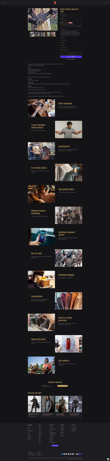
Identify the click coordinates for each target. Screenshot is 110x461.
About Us (29, 435)
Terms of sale (74, 430)
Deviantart (62, 435)
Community (30, 437)
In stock (40, 429)
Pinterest (62, 430)
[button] (2, 3)
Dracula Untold (52, 442)
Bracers (40, 435)
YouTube (62, 432)
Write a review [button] (62, 385)
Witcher (51, 430)
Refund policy (74, 429)
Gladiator (51, 437)
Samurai (51, 440)
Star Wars (51, 439)
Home (29, 427)
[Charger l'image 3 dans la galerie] (42, 34)
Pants (40, 440)
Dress (40, 439)
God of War (51, 435)
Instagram (62, 429)
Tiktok (62, 434)
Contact (29, 439)
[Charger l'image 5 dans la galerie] (53, 34)
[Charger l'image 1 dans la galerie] (32, 34)
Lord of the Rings (52, 429)
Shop (29, 429)
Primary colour (62, 18)
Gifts (28, 432)
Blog (28, 434)
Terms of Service (74, 427)
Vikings (51, 427)
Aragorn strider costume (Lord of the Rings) (34, 414)
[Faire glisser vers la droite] (57, 34)
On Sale (40, 427)
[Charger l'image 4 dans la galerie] (48, 34)
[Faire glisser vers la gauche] (29, 34)
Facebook (62, 427)
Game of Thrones (52, 434)
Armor (40, 434)
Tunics (40, 437)
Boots (40, 442)
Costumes (40, 432)
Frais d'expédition (62, 24)
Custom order (30, 430)
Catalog (40, 430)
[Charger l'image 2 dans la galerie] (37, 34)
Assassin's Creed (52, 432)
